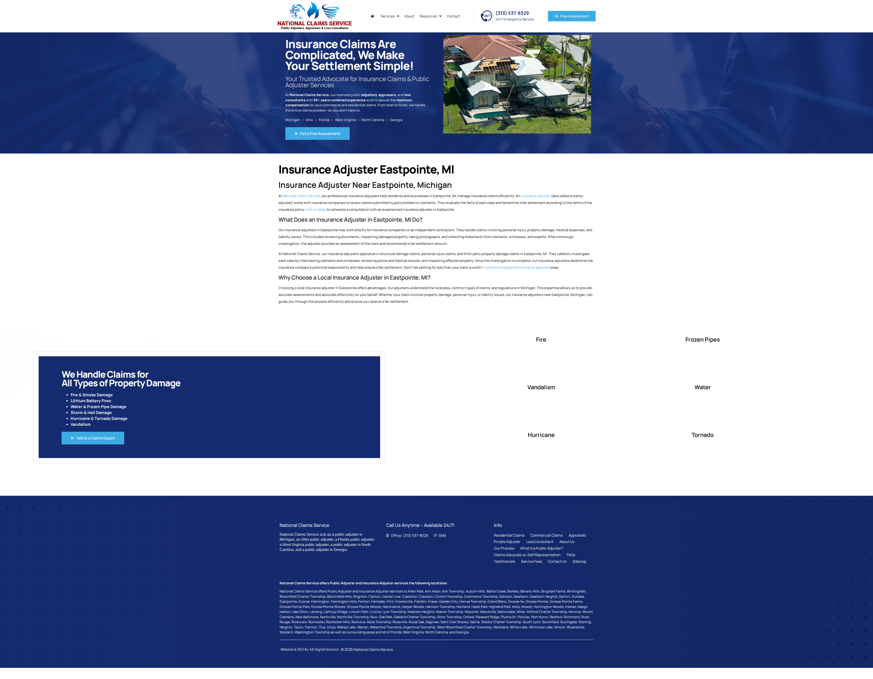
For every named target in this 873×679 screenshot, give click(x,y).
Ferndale (378, 601)
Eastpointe (288, 601)
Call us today (316, 209)
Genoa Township (472, 601)
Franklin (420, 601)
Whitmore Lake (541, 627)
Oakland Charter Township (414, 617)
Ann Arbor (432, 591)
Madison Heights (421, 611)
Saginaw (432, 622)
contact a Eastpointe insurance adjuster (517, 267)
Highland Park (499, 606)
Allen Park (415, 591)
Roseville (400, 622)
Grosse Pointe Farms (566, 601)
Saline (475, 622)
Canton (374, 596)
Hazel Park (479, 606)
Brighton (360, 596)
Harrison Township (440, 606)
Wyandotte (575, 627)
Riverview (299, 622)
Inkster (570, 606)
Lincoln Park (358, 611)
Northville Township (353, 617)
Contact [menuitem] (453, 16)
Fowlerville (404, 601)
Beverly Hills (530, 591)
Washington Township (312, 632)
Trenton (311, 627)
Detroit (564, 596)
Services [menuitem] (388, 16)
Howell (526, 606)
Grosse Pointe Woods (364, 606)
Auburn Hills (475, 591)
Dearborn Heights (543, 596)
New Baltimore (307, 617)
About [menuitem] (409, 16)
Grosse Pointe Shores (328, 606)
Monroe (575, 611)
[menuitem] (373, 16)
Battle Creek (496, 591)
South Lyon (531, 622)
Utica (331, 627)
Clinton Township (448, 596)
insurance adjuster (535, 195)
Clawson (426, 596)
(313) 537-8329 (512, 13)
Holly (516, 606)
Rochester (316, 622)
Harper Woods (413, 606)
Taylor (298, 627)
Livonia (375, 611)
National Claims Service (301, 195)
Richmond (572, 617)
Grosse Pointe (537, 601)
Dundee (578, 596)
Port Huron (539, 617)
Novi (373, 617)
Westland (500, 627)
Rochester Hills (338, 622)
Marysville (488, 611)
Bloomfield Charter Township (303, 596)
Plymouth (508, 617)
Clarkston (409, 596)
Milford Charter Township (547, 611)
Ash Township (453, 591)
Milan (521, 611)
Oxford (468, 617)
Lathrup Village (335, 611)
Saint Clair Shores (454, 622)
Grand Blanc (497, 601)
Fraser (433, 601)
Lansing (316, 611)
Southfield (550, 622)
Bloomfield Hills (339, 596)
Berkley (513, 591)
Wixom (559, 627)
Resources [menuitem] (428, 16)
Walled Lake (346, 627)
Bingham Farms (553, 591)
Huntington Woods (549, 606)
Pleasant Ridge (487, 617)
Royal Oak (416, 622)
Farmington (320, 601)
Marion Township (449, 611)
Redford (556, 617)
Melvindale (506, 611)
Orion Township (449, 617)
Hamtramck (391, 606)
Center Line (391, 596)
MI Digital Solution (324, 649)
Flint (390, 601)
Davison (505, 596)
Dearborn (521, 596)
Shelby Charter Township (501, 622)
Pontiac (524, 617)
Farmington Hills (344, 601)
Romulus (358, 622)
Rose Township (379, 622)
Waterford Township (386, 627)
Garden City (448, 601)
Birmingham (576, 591)
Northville (328, 617)
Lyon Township (394, 611)
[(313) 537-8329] (486, 16)
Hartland (463, 606)
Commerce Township (481, 596)
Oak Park (385, 617)
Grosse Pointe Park (294, 606)
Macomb (471, 611)
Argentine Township (419, 627)
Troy (322, 627)
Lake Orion (299, 611)
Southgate (568, 622)
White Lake (518, 627)
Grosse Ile (516, 601)
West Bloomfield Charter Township (464, 627)
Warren (362, 627)
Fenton (364, 601)
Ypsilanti (286, 632)
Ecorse (304, 601)
